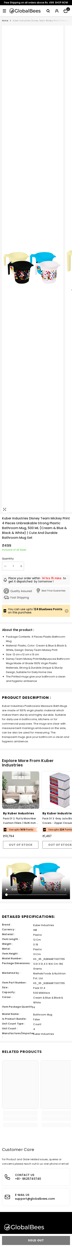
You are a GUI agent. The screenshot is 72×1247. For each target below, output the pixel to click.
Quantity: (8, 558)
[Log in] (56, 10)
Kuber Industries (21, 813)
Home (5, 20)
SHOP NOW (61, 2)
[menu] (4, 10)
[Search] (48, 10)
